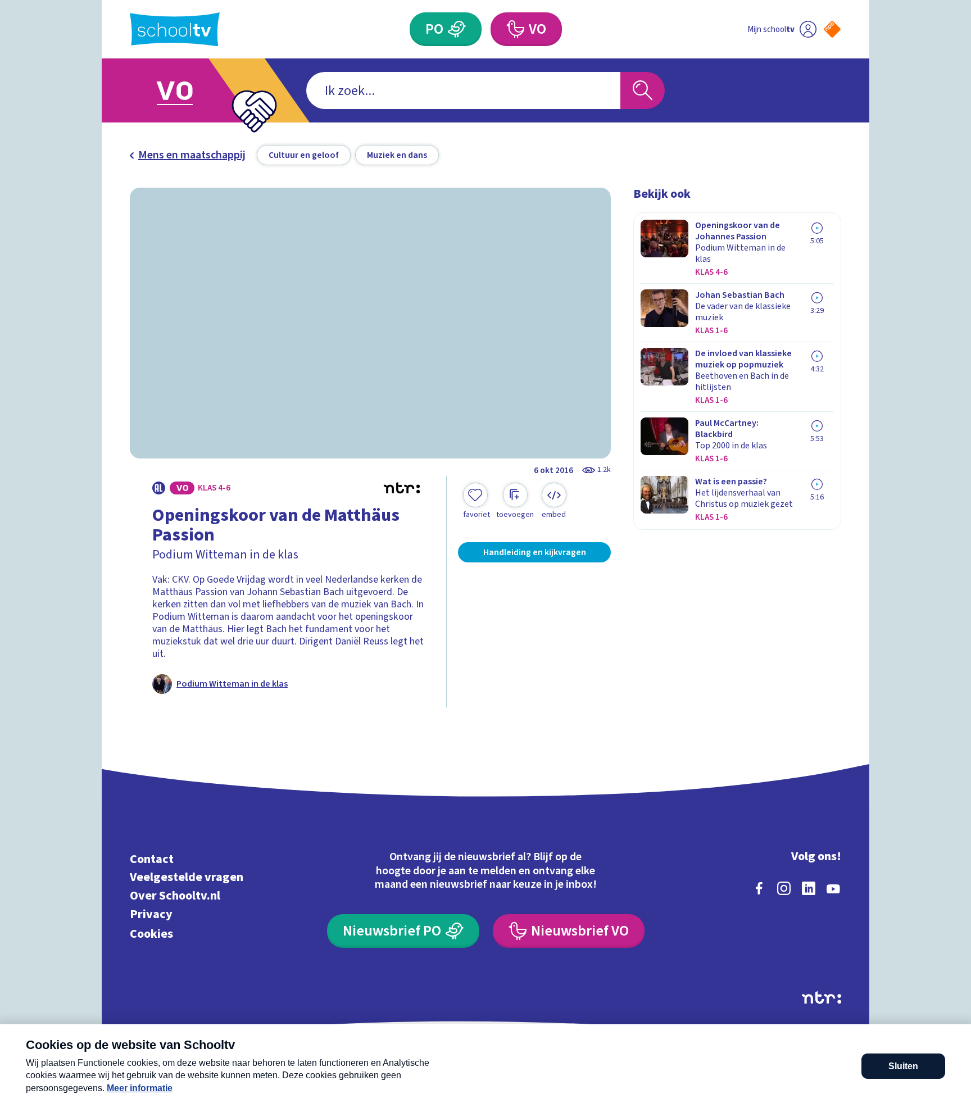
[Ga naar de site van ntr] (821, 997)
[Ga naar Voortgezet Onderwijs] (186, 90)
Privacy (151, 914)
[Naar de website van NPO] (832, 29)
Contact (152, 859)
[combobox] (463, 90)
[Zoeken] (642, 90)
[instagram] (784, 888)
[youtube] (833, 888)
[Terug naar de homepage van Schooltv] (175, 29)
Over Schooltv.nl (175, 896)
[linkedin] (808, 888)
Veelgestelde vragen (186, 877)
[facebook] (759, 888)
